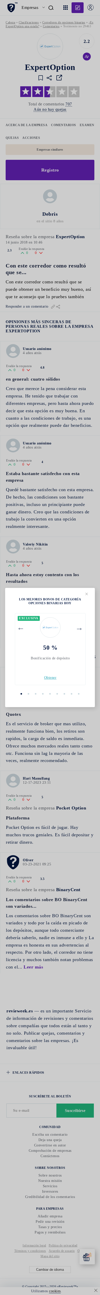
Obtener (50, 678)
